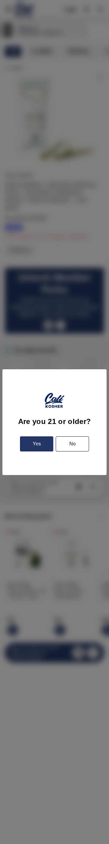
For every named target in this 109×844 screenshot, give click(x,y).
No (72, 443)
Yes (37, 443)
